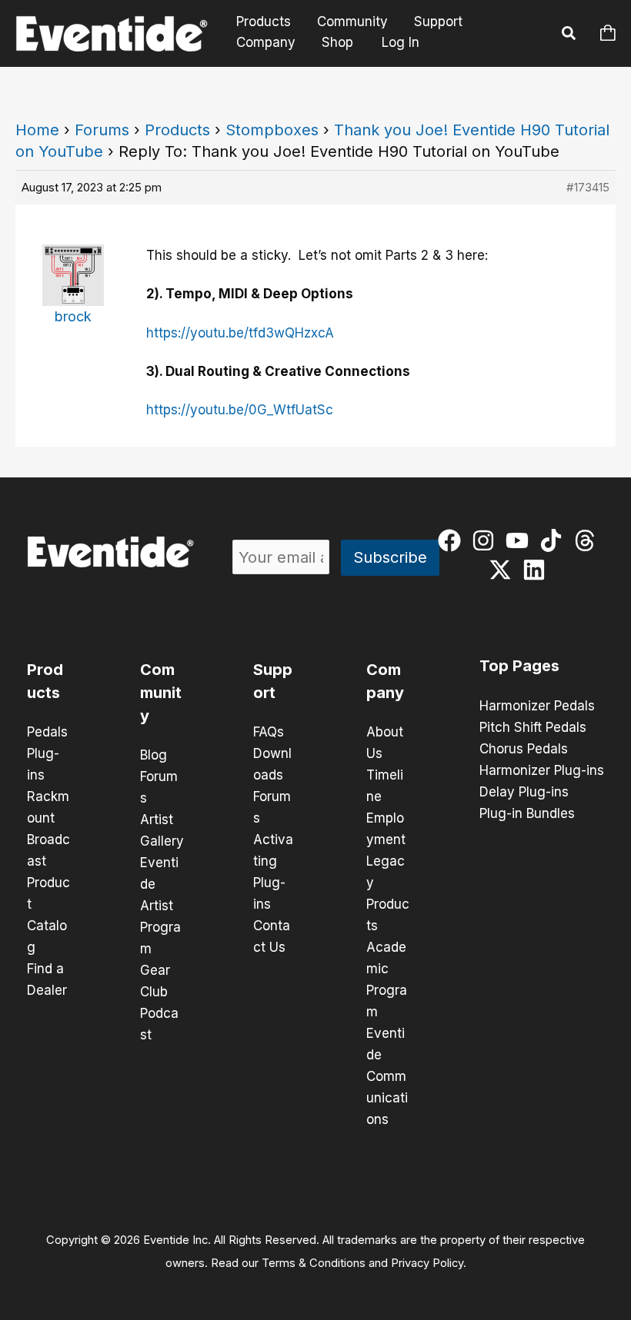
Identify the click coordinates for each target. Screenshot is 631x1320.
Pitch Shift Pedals (532, 727)
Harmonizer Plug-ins (541, 770)
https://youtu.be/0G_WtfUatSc (239, 409)
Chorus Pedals (523, 748)
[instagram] (487, 540)
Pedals (47, 732)
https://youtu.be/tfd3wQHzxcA (240, 333)
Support (438, 21)
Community (352, 21)
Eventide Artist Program (160, 905)
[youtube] (521, 540)
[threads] (588, 540)
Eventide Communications (387, 1076)
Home (37, 130)
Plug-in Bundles (527, 813)
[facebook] (453, 540)
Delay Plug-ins (524, 792)
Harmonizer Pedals (537, 705)
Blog (153, 755)
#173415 (587, 187)
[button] (569, 35)
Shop (337, 42)
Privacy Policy (427, 1263)
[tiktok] (554, 540)
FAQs (268, 732)
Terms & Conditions (314, 1263)
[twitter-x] (504, 569)
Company (265, 42)
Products (263, 21)
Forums (102, 130)
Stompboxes (272, 130)
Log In (400, 42)
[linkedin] (537, 569)
